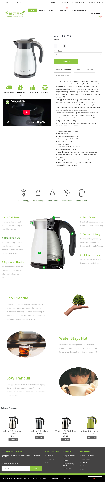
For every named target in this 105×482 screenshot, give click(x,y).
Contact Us (99, 2)
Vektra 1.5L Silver (39, 431)
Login (91, 2)
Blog (83, 469)
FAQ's (66, 460)
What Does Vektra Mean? (69, 456)
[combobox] (16, 2)
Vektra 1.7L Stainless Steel (13, 432)
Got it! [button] (95, 478)
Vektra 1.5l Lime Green (92, 431)
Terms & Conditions (88, 456)
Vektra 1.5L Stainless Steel (65, 432)
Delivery (84, 462)
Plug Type (58, 51)
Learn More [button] (66, 478)
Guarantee (67, 468)
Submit (36, 468)
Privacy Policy (86, 459)
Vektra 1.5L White (63, 36)
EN (17, 2)
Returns (84, 466)
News (84, 2)
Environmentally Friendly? (68, 464)
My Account (65, 2)
